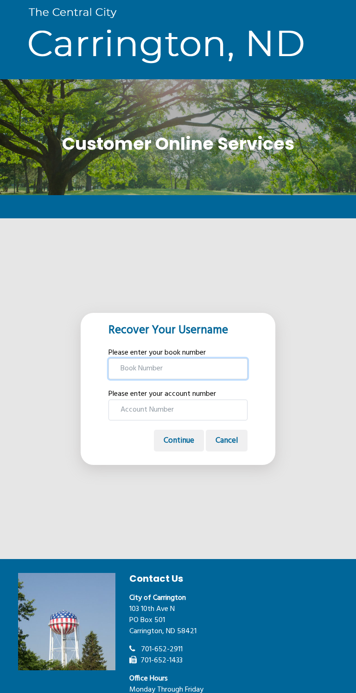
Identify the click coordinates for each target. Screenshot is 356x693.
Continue (179, 440)
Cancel (227, 440)
